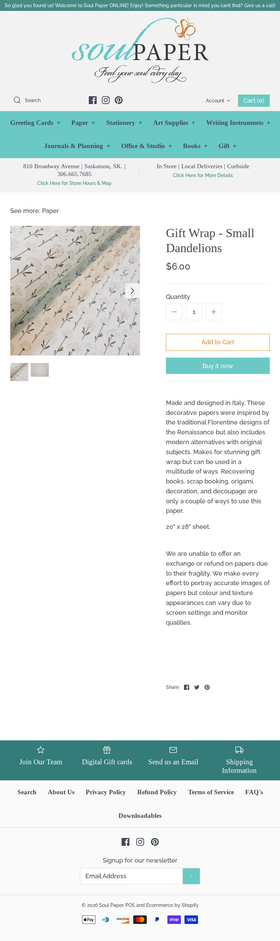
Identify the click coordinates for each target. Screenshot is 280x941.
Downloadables (140, 815)
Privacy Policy (106, 792)
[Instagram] (106, 100)
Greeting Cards (35, 122)
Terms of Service (211, 792)
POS (130, 905)
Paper (83, 122)
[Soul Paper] (140, 50)
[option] (75, 291)
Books (195, 145)
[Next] (132, 290)
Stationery (124, 122)
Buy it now (217, 366)
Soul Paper (111, 905)
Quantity (178, 296)
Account (215, 100)
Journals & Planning (77, 145)
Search (27, 792)
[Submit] (191, 876)
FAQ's (254, 792)
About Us (61, 792)
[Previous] (17, 290)
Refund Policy (157, 792)
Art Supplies (174, 122)
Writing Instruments (238, 122)
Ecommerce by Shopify (172, 905)
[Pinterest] (119, 100)
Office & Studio (146, 145)
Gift (228, 145)
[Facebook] (93, 100)
